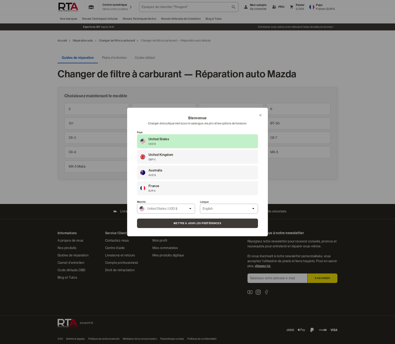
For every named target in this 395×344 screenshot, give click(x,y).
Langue (204, 201)
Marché (141, 201)
